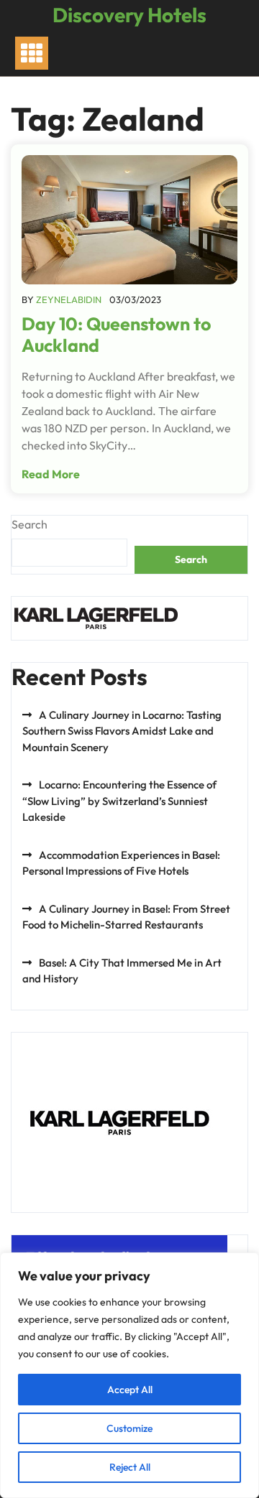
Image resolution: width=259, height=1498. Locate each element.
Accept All (130, 1389)
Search (29, 524)
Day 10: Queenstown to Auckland (116, 334)
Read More (51, 474)
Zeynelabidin (68, 299)
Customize (129, 1428)
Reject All (129, 1467)
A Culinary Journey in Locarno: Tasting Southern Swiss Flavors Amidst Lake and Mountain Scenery (122, 731)
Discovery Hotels (129, 14)
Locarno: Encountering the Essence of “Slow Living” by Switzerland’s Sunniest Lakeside (119, 801)
